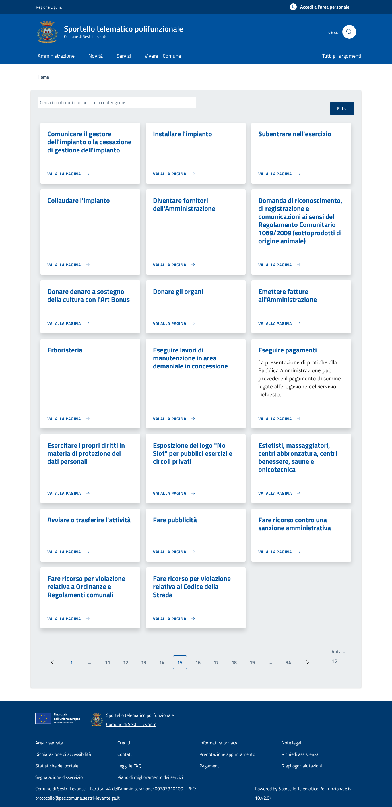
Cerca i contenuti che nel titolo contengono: (82, 102)
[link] (69, 174)
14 (164, 664)
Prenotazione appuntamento (227, 754)
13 (146, 664)
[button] (319, 7)
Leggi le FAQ (129, 765)
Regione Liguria (49, 7)
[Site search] (349, 32)
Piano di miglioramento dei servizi (150, 777)
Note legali (292, 742)
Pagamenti (209, 765)
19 (254, 664)
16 (200, 664)
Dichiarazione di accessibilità (63, 754)
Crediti (123, 742)
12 (128, 664)
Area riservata (49, 742)
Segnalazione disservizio (59, 777)
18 (236, 664)
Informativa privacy (218, 742)
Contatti (125, 754)
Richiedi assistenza (300, 754)
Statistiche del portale (56, 765)
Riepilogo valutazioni (302, 765)
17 (218, 664)
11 (110, 664)
